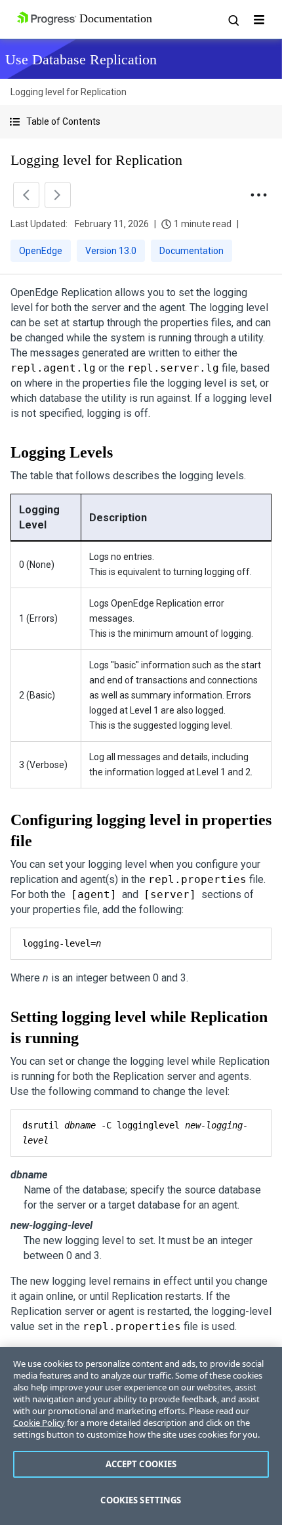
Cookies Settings (140, 1500)
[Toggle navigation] (259, 19)
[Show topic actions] (258, 195)
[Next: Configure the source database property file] (58, 195)
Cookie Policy (39, 1422)
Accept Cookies (141, 1464)
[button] (141, 122)
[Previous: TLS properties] (26, 195)
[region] (141, 1436)
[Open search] (233, 19)
